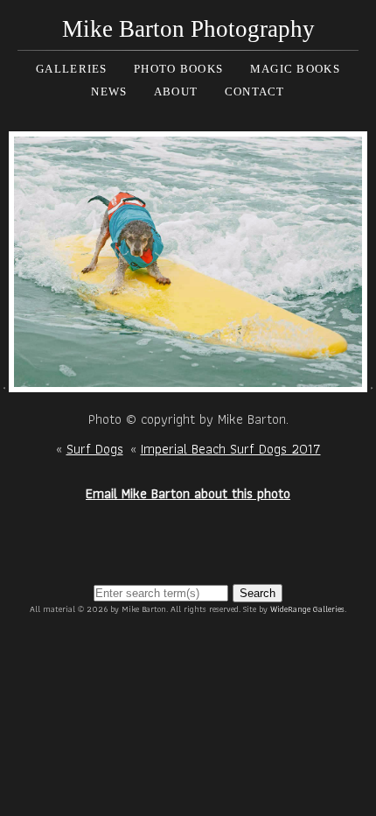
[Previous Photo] (4, 381)
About (176, 91)
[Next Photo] (188, 381)
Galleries (72, 68)
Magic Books (295, 68)
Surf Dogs (94, 449)
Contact (255, 91)
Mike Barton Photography (188, 29)
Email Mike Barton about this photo (188, 493)
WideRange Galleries (307, 608)
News (109, 91)
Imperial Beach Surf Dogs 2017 (231, 449)
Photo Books (178, 68)
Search (257, 593)
